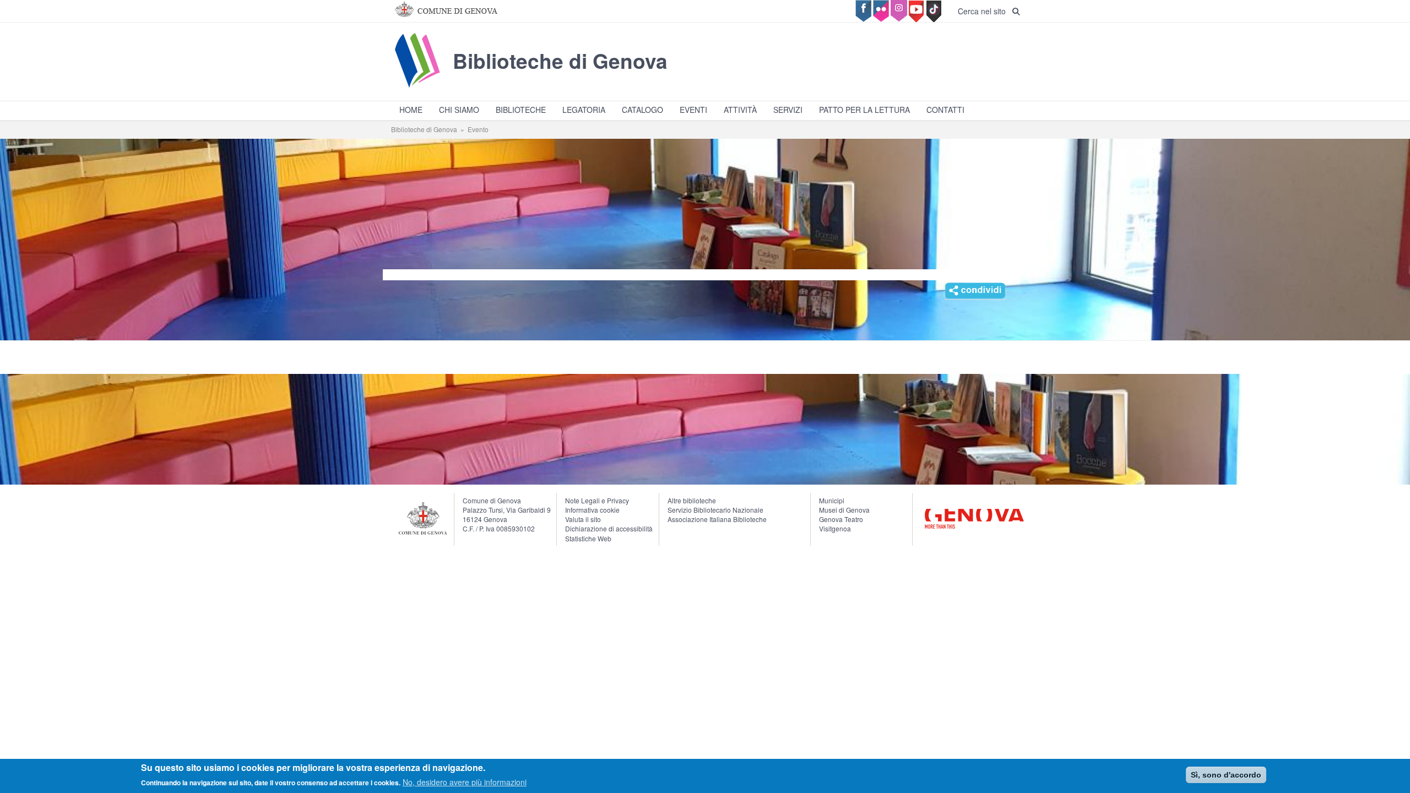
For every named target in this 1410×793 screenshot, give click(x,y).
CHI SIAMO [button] (459, 109)
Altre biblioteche (692, 500)
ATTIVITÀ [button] (740, 109)
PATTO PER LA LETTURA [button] (864, 109)
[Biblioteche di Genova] (529, 87)
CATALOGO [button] (642, 109)
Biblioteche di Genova (424, 129)
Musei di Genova (844, 509)
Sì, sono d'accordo (1226, 774)
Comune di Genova (492, 500)
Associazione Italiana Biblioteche (717, 519)
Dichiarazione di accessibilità (609, 528)
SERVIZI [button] (787, 109)
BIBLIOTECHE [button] (521, 109)
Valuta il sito (583, 519)
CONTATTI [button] (945, 109)
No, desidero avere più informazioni (465, 781)
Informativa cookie (592, 509)
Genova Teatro (841, 519)
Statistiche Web (588, 538)
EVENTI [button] (693, 109)
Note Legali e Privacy (597, 500)
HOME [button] (410, 109)
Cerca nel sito (985, 11)
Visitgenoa (835, 528)
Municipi (831, 500)
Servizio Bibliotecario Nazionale (715, 509)
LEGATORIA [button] (583, 109)
